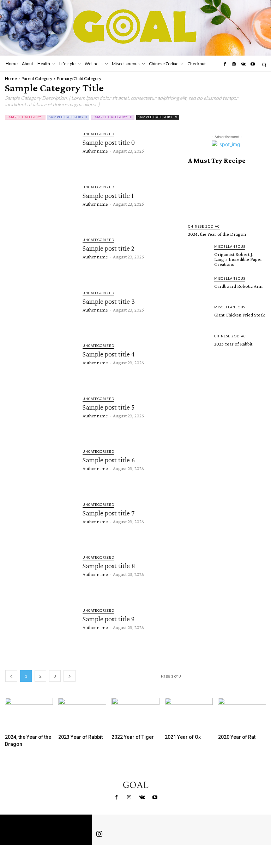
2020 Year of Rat (236, 737)
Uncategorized (98, 134)
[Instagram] (234, 64)
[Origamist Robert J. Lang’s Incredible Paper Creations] (199, 255)
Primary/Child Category (79, 78)
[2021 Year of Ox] (189, 714)
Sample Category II (68, 117)
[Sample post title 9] (40, 627)
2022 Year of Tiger (133, 737)
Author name (95, 151)
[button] (264, 65)
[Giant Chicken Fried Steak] (199, 315)
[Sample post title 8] (40, 574)
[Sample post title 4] (40, 362)
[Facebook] (224, 64)
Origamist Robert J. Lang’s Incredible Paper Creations (238, 259)
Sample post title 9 (108, 619)
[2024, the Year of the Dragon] (227, 194)
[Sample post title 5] (40, 415)
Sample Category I (25, 117)
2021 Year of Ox (183, 737)
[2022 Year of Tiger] (135, 714)
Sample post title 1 (108, 195)
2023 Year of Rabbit (233, 344)
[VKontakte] (243, 64)
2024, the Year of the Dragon (217, 234)
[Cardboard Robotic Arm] (199, 287)
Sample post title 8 (109, 566)
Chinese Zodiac (204, 226)
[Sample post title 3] (40, 310)
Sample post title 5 (108, 407)
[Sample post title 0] (40, 151)
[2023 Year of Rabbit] (199, 344)
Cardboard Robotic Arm (238, 286)
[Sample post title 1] (40, 204)
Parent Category (37, 78)
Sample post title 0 (109, 142)
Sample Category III (113, 117)
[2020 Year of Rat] (242, 714)
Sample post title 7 (108, 513)
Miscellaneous (229, 247)
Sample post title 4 (109, 354)
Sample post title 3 (109, 301)
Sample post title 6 (109, 460)
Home (11, 78)
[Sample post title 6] (40, 468)
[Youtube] (252, 64)
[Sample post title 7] (40, 521)
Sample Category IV (157, 117)
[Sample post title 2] (40, 256)
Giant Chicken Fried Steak (239, 315)
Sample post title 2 (108, 248)
